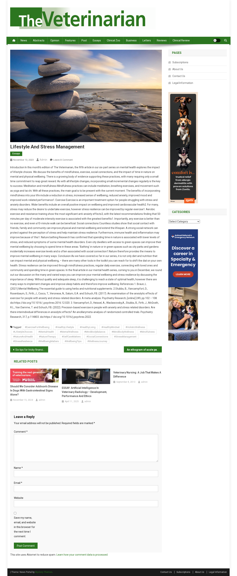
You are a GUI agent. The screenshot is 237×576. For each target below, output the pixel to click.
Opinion (54, 40)
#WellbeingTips (73, 341)
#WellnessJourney (97, 341)
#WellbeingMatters (48, 341)
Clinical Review (181, 40)
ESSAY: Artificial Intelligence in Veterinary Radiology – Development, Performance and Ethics (84, 392)
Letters (147, 40)
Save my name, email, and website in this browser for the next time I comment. (25, 527)
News (24, 40)
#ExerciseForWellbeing (37, 327)
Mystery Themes (43, 572)
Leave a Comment (63, 159)
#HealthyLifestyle (64, 327)
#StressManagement (125, 336)
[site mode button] (217, 40)
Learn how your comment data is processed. (82, 554)
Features (70, 40)
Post (84, 40)
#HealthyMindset (110, 327)
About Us (177, 69)
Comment (21, 431)
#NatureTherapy (47, 336)
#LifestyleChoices (22, 331)
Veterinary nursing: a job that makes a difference (137, 374)
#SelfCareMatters (71, 336)
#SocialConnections (97, 336)
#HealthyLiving (88, 327)
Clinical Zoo (113, 40)
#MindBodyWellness (123, 331)
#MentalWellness (69, 331)
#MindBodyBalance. (95, 331)
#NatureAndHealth (23, 336)
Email (18, 482)
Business (131, 40)
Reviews (162, 40)
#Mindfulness (147, 331)
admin (43, 159)
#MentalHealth (46, 331)
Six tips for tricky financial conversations (31, 349)
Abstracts (38, 40)
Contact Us (178, 76)
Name (18, 467)
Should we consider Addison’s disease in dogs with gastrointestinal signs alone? (34, 390)
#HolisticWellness (135, 327)
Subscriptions (180, 62)
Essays (97, 40)
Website (18, 497)
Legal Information (182, 82)
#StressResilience (22, 341)
